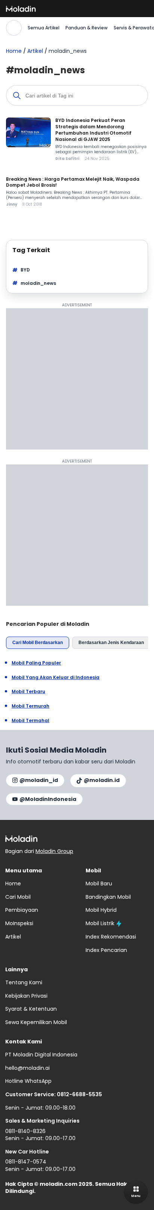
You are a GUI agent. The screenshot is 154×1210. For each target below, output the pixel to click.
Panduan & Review (86, 28)
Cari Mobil (18, 897)
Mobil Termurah (30, 706)
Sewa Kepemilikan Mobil (36, 1022)
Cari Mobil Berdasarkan (37, 642)
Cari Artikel (14, 28)
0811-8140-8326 (25, 1131)
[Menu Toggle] (136, 1192)
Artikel (35, 51)
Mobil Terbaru (28, 692)
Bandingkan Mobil (108, 897)
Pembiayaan (21, 910)
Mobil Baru (99, 883)
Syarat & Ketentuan (31, 1009)
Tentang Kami (23, 982)
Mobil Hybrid (101, 910)
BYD (25, 270)
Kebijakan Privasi (26, 996)
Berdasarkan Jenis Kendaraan (111, 642)
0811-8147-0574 (25, 1161)
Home (14, 51)
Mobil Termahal (30, 721)
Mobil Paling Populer (36, 663)
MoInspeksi (19, 923)
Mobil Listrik (100, 923)
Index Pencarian (106, 950)
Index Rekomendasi (111, 936)
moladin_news (38, 283)
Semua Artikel (43, 28)
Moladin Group (54, 851)
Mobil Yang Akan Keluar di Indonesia (55, 677)
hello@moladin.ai (27, 1068)
